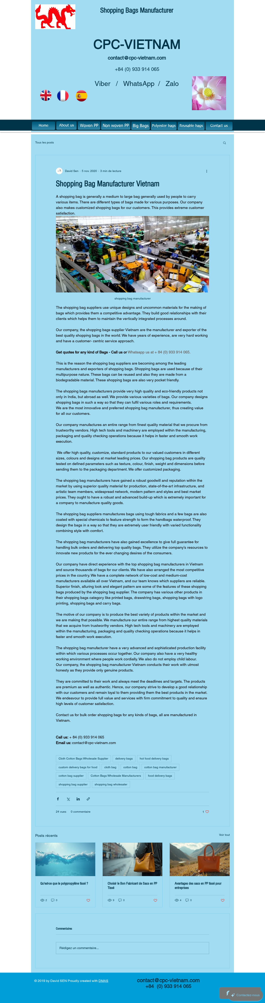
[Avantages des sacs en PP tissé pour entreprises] (200, 859)
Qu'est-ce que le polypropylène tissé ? (64, 883)
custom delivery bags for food (78, 767)
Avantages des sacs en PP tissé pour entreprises (198, 885)
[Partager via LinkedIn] (78, 799)
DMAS (103, 981)
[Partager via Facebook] (58, 799)
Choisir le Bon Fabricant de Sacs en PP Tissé (132, 885)
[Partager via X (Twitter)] (68, 799)
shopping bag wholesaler (111, 784)
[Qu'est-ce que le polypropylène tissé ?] (65, 859)
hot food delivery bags (154, 758)
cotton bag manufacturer (160, 767)
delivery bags (124, 758)
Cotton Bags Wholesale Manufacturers (116, 775)
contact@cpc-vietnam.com (137, 58)
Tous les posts (44, 142)
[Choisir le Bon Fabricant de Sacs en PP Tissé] (133, 859)
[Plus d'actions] (206, 170)
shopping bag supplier (73, 784)
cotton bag (130, 767)
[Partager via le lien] (88, 799)
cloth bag (110, 767)
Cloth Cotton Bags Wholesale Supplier (83, 758)
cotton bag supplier (71, 775)
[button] (224, 142)
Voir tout (224, 834)
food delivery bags (160, 775)
